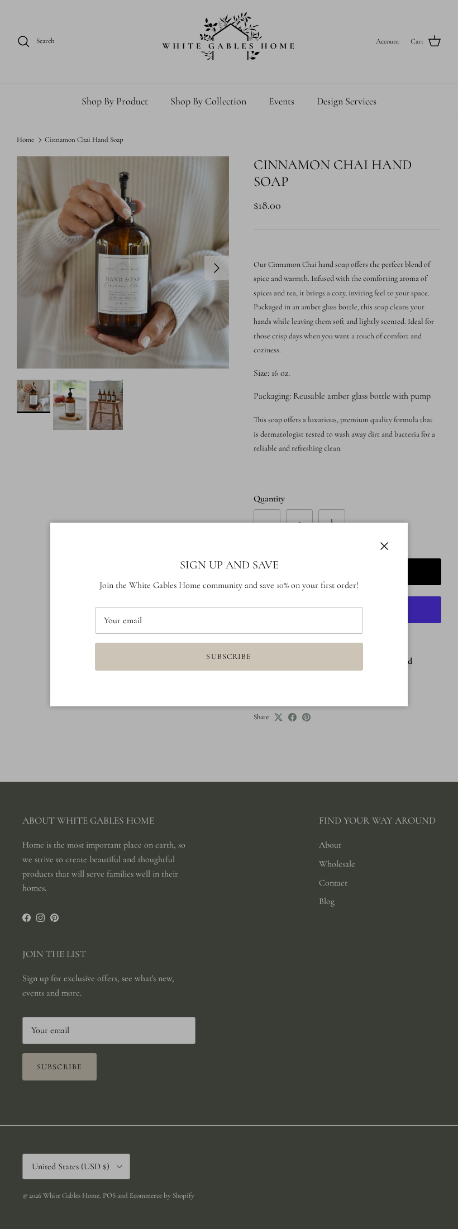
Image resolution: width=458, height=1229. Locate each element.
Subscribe (228, 656)
